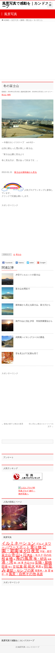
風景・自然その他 (22, 574)
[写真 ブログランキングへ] (27, 476)
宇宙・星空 (46, 551)
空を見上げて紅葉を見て (27, 353)
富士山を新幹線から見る (25, 172)
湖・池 (17, 563)
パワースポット (17, 547)
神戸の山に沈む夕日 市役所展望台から (34, 321)
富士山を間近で (23, 289)
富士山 (4, 95)
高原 (40, 574)
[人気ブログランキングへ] (13, 190)
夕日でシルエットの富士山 (28, 275)
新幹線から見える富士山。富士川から (33, 305)
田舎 (5, 566)
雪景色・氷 (41, 570)
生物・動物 (43, 562)
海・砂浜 (40, 559)
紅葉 (19, 566)
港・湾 (7, 562)
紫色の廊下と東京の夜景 (12, 424)
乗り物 (36, 547)
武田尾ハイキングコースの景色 (30, 337)
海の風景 (24, 558)
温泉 (49, 559)
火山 (27, 562)
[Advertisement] (27, 50)
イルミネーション (18, 543)
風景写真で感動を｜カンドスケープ (27, 4)
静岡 (9, 95)
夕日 (27, 551)
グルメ (40, 543)
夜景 (35, 550)
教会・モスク (35, 555)
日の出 (47, 555)
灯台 (32, 563)
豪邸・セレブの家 (20, 570)
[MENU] (50, 5)
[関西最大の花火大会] (14, 517)
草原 (38, 566)
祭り (10, 567)
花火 (31, 566)
